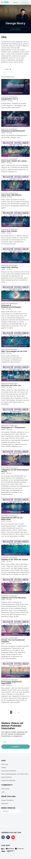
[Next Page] (15, 712)
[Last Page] (19, 712)
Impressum (4, 803)
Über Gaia (4, 764)
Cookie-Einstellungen (8, 780)
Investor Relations (7, 800)
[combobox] (11, 811)
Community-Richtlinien (8, 771)
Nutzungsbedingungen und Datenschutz (14, 774)
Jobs (3, 792)
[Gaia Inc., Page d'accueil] (6, 2)
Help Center (5, 789)
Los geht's (15, 746)
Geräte (3, 767)
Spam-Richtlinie (6, 777)
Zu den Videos (15, 29)
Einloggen (25, 2)
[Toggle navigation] (2, 2)
